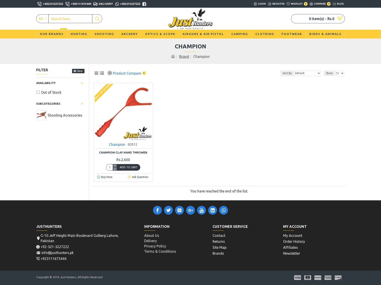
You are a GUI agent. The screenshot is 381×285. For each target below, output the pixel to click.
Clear (80, 70)
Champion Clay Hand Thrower (123, 152)
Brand (184, 56)
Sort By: (287, 73)
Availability (46, 82)
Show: (329, 73)
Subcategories (48, 103)
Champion (117, 144)
